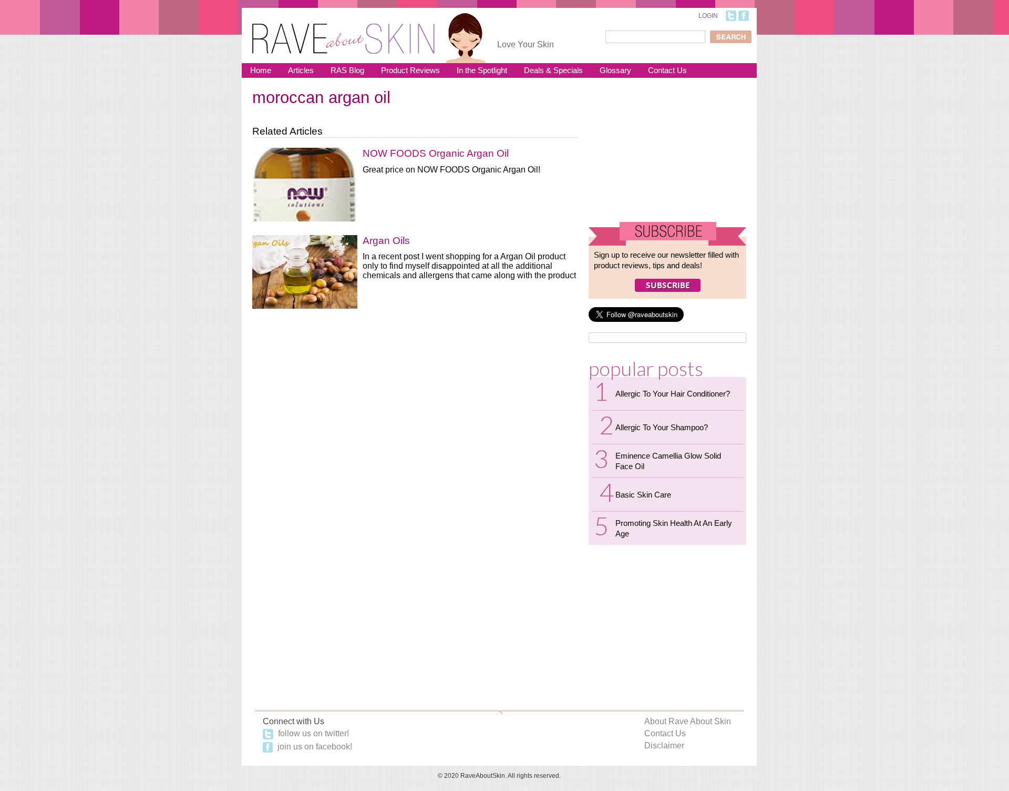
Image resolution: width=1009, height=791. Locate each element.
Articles (301, 70)
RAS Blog (347, 70)
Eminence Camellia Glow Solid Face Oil (668, 461)
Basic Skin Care (643, 494)
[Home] (343, 32)
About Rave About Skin (687, 721)
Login (708, 15)
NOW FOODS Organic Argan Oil (436, 153)
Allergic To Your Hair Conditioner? (672, 393)
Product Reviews (410, 70)
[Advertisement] (667, 154)
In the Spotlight (482, 70)
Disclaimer (664, 745)
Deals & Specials (553, 70)
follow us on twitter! (312, 733)
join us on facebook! (313, 746)
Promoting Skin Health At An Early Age (673, 528)
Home (260, 70)
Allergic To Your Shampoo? (661, 427)
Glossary (615, 70)
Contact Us (667, 70)
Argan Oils (386, 240)
